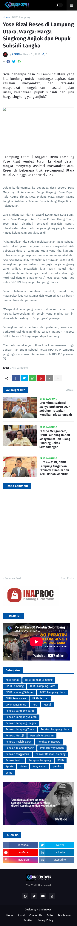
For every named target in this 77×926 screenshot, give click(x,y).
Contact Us (35, 915)
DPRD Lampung (21, 17)
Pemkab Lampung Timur (20, 729)
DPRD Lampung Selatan (19, 692)
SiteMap (28, 920)
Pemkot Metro (14, 760)
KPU (35, 704)
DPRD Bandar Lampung (39, 680)
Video (23, 766)
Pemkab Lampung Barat (20, 710)
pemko (57, 766)
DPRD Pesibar (40, 698)
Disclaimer (64, 915)
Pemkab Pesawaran (42, 735)
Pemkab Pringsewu (49, 741)
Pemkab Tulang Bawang (20, 748)
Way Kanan (39, 766)
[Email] (49, 378)
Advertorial (12, 680)
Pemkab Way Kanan (52, 748)
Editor (50, 915)
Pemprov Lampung (40, 760)
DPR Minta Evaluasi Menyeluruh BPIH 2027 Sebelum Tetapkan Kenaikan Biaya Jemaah (55, 408)
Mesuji (48, 704)
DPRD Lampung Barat (42, 686)
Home (6, 17)
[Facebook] (8, 61)
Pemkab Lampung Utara (55, 729)
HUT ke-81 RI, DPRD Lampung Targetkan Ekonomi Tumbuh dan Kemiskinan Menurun (54, 468)
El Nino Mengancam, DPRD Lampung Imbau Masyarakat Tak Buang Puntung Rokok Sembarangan (54, 438)
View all (70, 389)
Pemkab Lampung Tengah (21, 723)
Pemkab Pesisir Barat (18, 741)
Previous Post (13, 578)
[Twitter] (14, 61)
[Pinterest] (41, 378)
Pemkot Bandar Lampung (50, 754)
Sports (9, 766)
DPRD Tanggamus (16, 704)
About (21, 915)
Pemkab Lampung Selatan (21, 717)
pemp (9, 772)
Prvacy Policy (45, 920)
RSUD (60, 760)
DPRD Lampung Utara (52, 692)
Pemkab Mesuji (15, 735)
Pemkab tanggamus (17, 754)
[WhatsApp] (19, 61)
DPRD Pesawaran (16, 698)
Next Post (66, 578)
